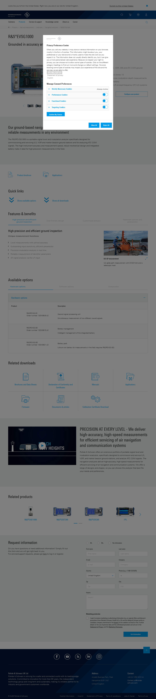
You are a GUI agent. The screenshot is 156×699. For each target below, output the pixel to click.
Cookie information (54, 73)
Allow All (94, 125)
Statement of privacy (55, 75)
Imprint (50, 78)
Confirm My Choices (55, 114)
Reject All (106, 125)
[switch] (105, 94)
